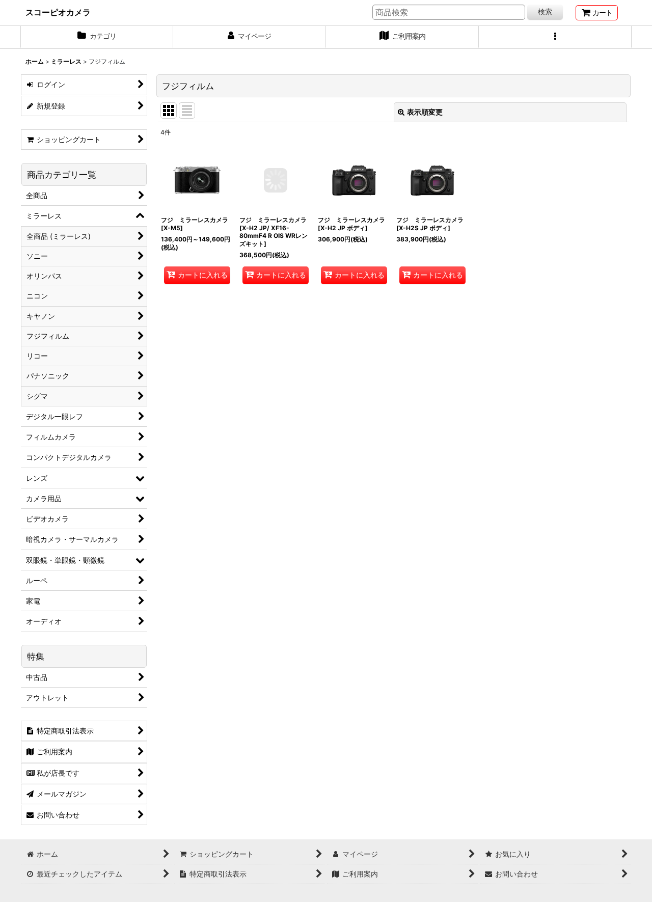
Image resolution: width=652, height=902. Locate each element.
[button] (555, 37)
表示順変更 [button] (425, 111)
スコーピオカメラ (58, 12)
